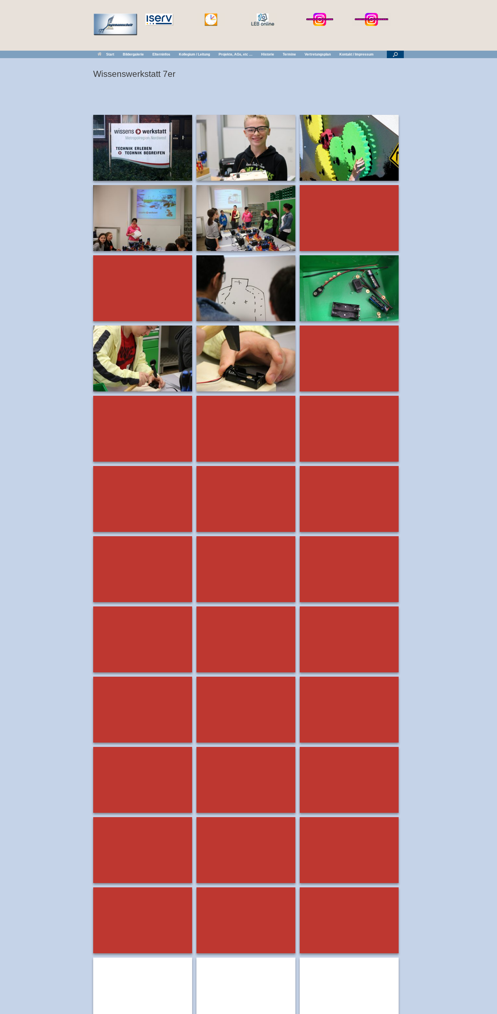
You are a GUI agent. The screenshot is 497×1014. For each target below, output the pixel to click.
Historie (267, 54)
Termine (289, 54)
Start (110, 54)
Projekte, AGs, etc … (236, 54)
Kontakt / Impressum (356, 54)
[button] (395, 54)
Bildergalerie (133, 54)
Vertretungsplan (318, 54)
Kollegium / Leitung (194, 54)
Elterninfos (161, 54)
